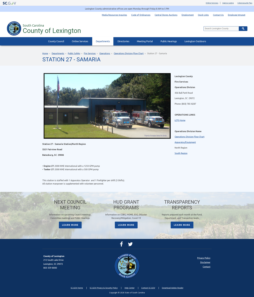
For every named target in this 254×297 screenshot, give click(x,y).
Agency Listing (228, 3)
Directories (123, 41)
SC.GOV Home (77, 288)
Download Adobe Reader (172, 288)
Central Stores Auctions (166, 15)
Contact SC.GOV (148, 288)
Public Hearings (168, 41)
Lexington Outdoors (195, 41)
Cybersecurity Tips (244, 3)
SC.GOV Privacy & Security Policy (104, 288)
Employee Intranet (236, 15)
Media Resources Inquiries (114, 15)
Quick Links (203, 15)
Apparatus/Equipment (185, 142)
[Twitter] (131, 245)
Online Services (212, 3)
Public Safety (74, 53)
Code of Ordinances (140, 15)
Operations (104, 53)
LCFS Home (180, 120)
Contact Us (218, 15)
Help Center (129, 288)
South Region (181, 153)
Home (45, 53)
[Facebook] (122, 245)
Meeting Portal (145, 41)
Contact (206, 267)
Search (243, 28)
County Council (56, 41)
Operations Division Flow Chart (129, 53)
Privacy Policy (203, 258)
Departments (103, 41)
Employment (188, 15)
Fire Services (90, 53)
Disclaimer (205, 262)
